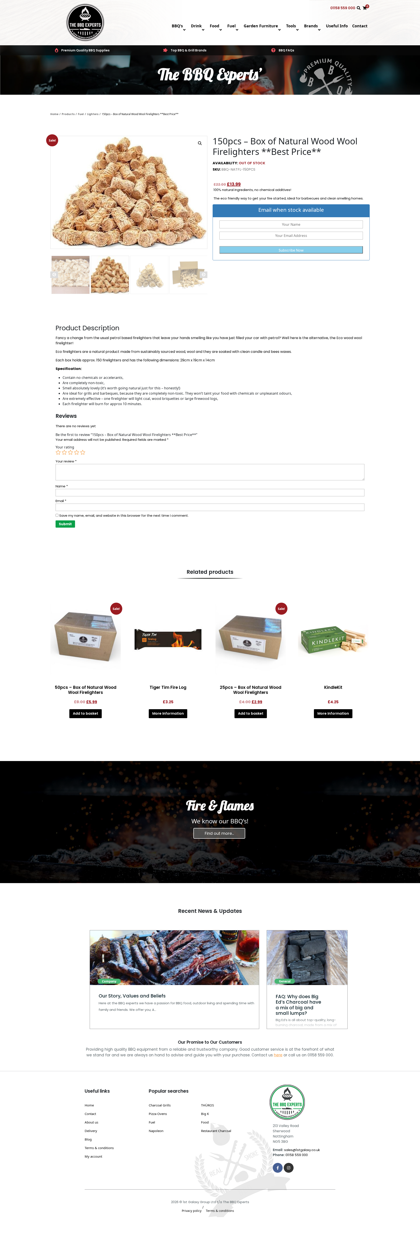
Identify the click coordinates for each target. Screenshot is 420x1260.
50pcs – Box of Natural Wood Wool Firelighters (85, 689)
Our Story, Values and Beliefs (132, 996)
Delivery (91, 1131)
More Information (168, 713)
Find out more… (219, 833)
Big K (205, 1113)
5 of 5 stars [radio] (82, 452)
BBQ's (177, 25)
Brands (311, 25)
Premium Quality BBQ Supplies (85, 50)
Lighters (92, 114)
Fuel (231, 25)
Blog (88, 1139)
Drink (196, 25)
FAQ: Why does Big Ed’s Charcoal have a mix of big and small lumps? (298, 1004)
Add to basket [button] (85, 713)
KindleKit (333, 687)
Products (68, 114)
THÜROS (207, 1105)
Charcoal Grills (160, 1105)
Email (61, 501)
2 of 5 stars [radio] (64, 452)
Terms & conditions (99, 1148)
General (284, 981)
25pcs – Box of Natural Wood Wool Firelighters (250, 689)
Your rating (65, 447)
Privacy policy (191, 1211)
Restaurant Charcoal (216, 1131)
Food (214, 25)
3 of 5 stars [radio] (70, 452)
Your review (66, 461)
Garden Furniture (261, 25)
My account (93, 1156)
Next (203, 274)
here (278, 1055)
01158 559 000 (342, 7)
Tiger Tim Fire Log (168, 687)
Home (54, 114)
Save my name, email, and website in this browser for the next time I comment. (124, 515)
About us (91, 1122)
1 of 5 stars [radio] (58, 452)
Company (109, 981)
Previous (54, 274)
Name (62, 486)
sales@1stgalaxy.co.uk (302, 1150)
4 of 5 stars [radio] (76, 452)
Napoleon (156, 1131)
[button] (200, 143)
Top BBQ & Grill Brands (188, 50)
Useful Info (337, 25)
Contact (360, 25)
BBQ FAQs (286, 50)
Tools (291, 25)
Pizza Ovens (158, 1113)
